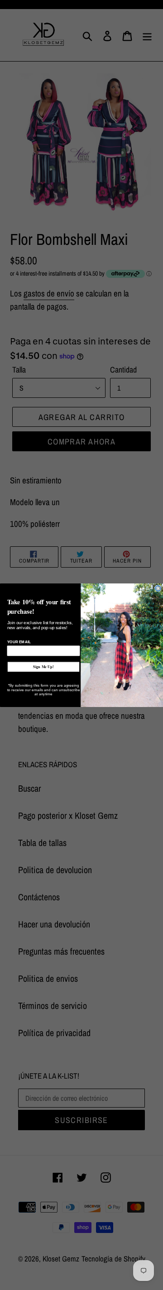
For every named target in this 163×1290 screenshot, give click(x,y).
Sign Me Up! (43, 666)
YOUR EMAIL (19, 642)
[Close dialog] (158, 588)
